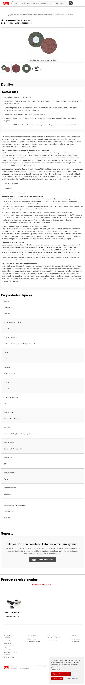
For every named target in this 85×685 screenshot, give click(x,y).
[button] (71, 678)
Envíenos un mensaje (45, 559)
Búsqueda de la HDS (53, 641)
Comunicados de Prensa (34, 641)
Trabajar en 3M (7, 643)
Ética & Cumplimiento (9, 657)
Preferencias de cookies (42, 666)
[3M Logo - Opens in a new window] (6, 3)
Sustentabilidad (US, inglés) (10, 652)
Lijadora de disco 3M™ (12, 616)
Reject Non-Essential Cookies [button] (61, 674)
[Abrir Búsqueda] (79, 4)
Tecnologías (7, 654)
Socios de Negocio (8, 649)
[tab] (41, 584)
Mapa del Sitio (75, 641)
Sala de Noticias (32, 639)
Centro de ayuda (76, 639)
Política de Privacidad (26, 666)
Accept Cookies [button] (57, 678)
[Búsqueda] (71, 3)
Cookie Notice (56, 669)
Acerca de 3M (7, 641)
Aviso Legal (14, 666)
